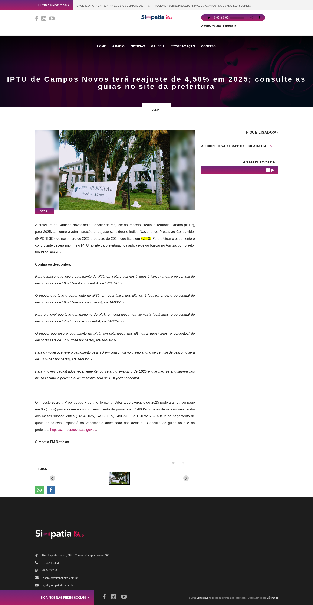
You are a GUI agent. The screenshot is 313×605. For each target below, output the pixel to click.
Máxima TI (272, 597)
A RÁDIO (118, 46)
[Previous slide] (52, 478)
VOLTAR (157, 109)
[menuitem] (119, 478)
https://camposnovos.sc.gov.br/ (73, 430)
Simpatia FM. (203, 597)
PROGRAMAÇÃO (183, 46)
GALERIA (158, 46)
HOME (101, 46)
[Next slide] (186, 478)
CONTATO (208, 46)
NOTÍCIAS (138, 46)
